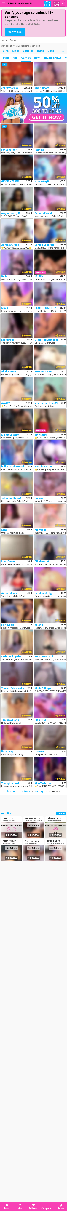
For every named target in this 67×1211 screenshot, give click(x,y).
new (37, 58)
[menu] (3, 3)
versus (26, 58)
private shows (52, 58)
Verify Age (15, 32)
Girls (6, 50)
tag (15, 58)
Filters (5, 58)
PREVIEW (12, 835)
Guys (50, 50)
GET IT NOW (46, 117)
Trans (40, 50)
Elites (15, 50)
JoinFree (47, 4)
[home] (20, 4)
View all (61, 813)
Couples (28, 50)
